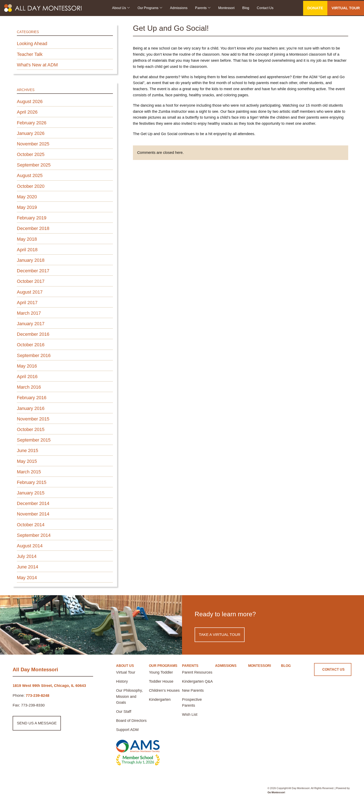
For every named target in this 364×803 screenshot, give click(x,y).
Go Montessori (276, 792)
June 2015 (27, 450)
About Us (119, 8)
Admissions (178, 8)
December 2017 (33, 270)
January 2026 (30, 133)
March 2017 (29, 313)
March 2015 (29, 471)
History (122, 681)
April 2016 (27, 376)
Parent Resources (197, 672)
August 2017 (30, 292)
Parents (201, 8)
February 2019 (31, 217)
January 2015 (30, 492)
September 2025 (34, 165)
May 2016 (27, 366)
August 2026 (30, 101)
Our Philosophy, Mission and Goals (129, 696)
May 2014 (27, 577)
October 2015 (30, 429)
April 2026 (27, 112)
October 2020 (30, 186)
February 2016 (31, 397)
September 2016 (34, 355)
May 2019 (27, 207)
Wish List (189, 714)
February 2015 (31, 482)
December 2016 (33, 334)
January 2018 (30, 260)
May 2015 (27, 461)
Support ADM (127, 730)
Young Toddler (161, 672)
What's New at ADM (37, 64)
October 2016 (30, 344)
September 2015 (34, 440)
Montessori (226, 8)
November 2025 (33, 143)
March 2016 (29, 387)
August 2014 (30, 545)
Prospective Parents (192, 702)
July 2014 (26, 556)
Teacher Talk (30, 54)
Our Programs (148, 8)
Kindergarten (160, 699)
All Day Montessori (35, 669)
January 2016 (30, 408)
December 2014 (33, 503)
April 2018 (27, 249)
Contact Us (265, 8)
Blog (245, 8)
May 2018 (27, 239)
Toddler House (161, 681)
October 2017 (30, 281)
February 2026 (31, 122)
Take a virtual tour (219, 634)
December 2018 (33, 228)
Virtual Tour (125, 672)
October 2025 (30, 154)
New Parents (193, 690)
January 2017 (30, 323)
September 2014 (34, 535)
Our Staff (123, 711)
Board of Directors (131, 720)
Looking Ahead (32, 43)
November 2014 (33, 514)
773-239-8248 (37, 695)
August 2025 (30, 175)
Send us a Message (37, 723)
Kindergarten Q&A (197, 681)
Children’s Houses (164, 690)
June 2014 (27, 566)
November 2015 (33, 419)
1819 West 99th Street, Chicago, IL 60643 (49, 685)
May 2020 (27, 196)
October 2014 (30, 524)
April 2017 (27, 302)
